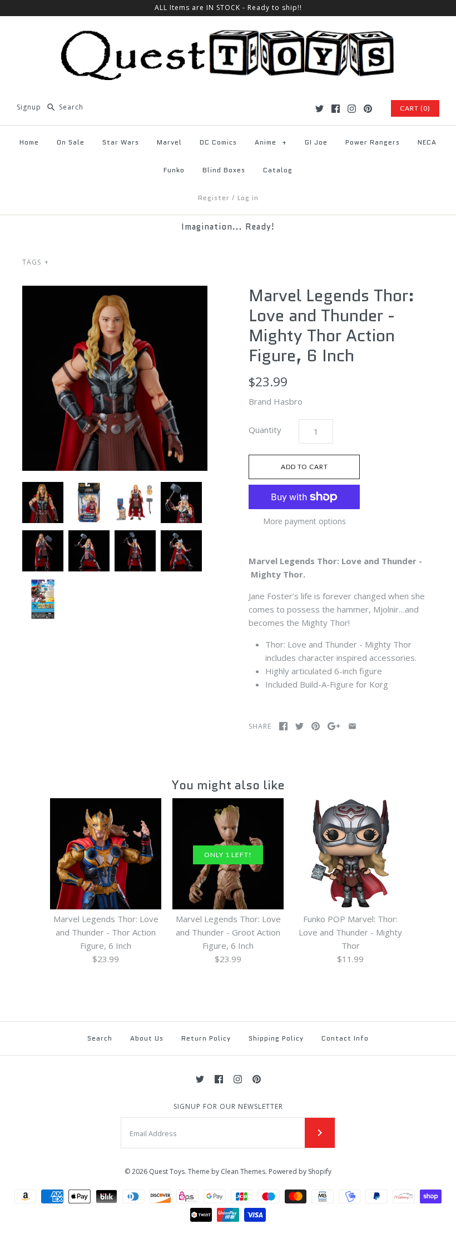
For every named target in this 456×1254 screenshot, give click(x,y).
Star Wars (120, 142)
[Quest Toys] (228, 33)
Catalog (278, 170)
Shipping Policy (276, 1038)
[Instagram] (352, 108)
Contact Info (345, 1038)
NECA (427, 142)
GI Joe (316, 142)
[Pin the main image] (315, 726)
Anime (271, 142)
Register (214, 197)
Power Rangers (372, 142)
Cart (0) (415, 108)
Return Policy (206, 1038)
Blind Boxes (223, 170)
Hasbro (288, 401)
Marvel (169, 142)
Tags (35, 262)
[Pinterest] (368, 108)
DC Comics (218, 142)
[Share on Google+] (334, 726)
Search (99, 1038)
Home (29, 142)
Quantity (265, 429)
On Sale (71, 142)
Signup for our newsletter (228, 1106)
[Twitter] (319, 108)
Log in (248, 197)
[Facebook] (335, 108)
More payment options (304, 521)
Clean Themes (243, 1171)
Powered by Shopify (300, 1171)
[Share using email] (352, 726)
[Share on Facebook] (283, 726)
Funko (174, 170)
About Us (146, 1038)
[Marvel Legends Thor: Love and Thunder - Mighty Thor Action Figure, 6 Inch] (114, 378)
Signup (29, 107)
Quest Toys (167, 1171)
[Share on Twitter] (299, 726)
